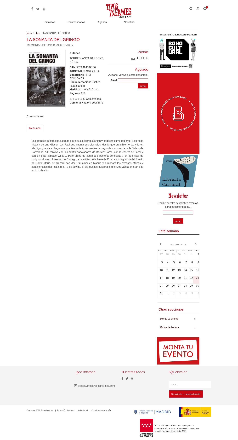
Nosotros (129, 22)
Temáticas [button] (49, 22)
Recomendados (76, 22)
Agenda (102, 22)
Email (114, 80)
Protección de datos (65, 410)
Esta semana (169, 231)
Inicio (29, 33)
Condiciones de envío (101, 410)
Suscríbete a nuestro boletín (185, 394)
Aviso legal (83, 410)
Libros (37, 33)
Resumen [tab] (34, 128)
